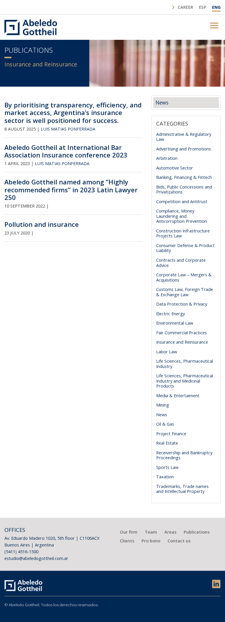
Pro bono (151, 541)
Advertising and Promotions (183, 149)
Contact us (179, 541)
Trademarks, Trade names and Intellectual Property (182, 488)
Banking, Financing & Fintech (184, 177)
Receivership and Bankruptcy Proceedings (184, 455)
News (162, 102)
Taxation (165, 476)
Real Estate (167, 443)
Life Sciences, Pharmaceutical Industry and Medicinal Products (184, 381)
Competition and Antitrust (181, 201)
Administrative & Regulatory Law (183, 136)
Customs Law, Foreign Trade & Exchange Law (184, 291)
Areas (170, 532)
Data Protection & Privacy (181, 304)
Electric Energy (170, 313)
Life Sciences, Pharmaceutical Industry (184, 363)
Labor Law (166, 351)
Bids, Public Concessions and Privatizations (184, 189)
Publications (196, 532)
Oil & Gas (165, 424)
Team (151, 532)
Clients (127, 541)
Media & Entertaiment (178, 395)
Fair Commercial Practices (181, 332)
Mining (162, 405)
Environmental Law (174, 323)
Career (185, 7)
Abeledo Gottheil (30, 27)
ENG (216, 7)
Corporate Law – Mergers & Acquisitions (184, 277)
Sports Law (167, 467)
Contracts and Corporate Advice (181, 262)
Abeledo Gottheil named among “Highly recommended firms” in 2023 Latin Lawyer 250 (71, 190)
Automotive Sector (174, 168)
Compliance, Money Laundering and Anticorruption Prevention (181, 216)
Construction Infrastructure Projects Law (183, 233)
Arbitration (167, 158)
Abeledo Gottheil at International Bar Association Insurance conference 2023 (65, 151)
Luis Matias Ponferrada (68, 129)
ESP (202, 7)
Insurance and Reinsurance (182, 342)
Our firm (128, 532)
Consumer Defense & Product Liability (185, 247)
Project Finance (171, 433)
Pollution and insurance (41, 224)
